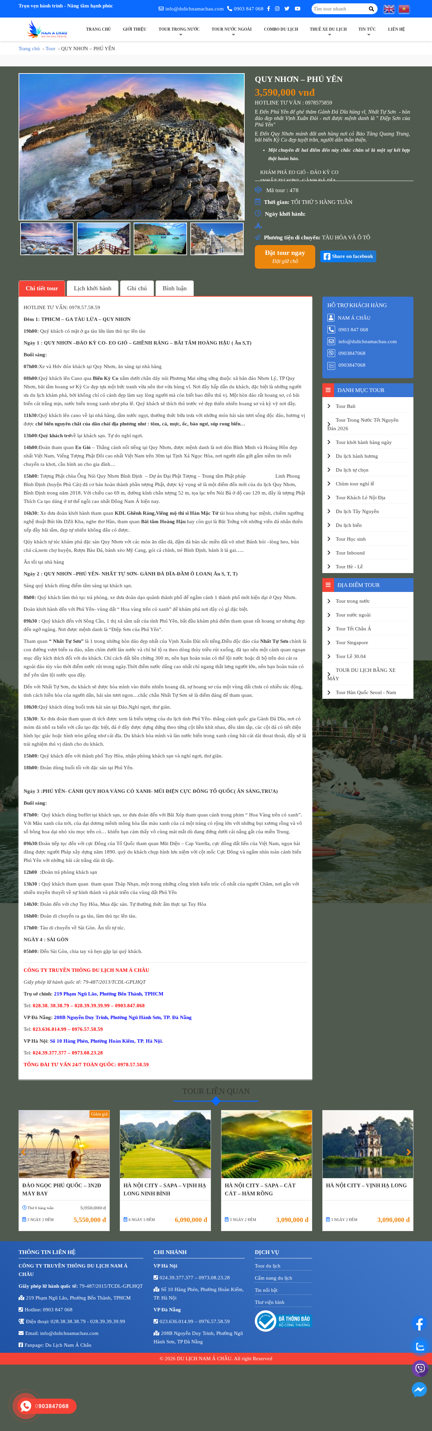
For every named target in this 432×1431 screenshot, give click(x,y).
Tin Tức (367, 29)
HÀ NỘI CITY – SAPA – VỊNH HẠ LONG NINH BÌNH (165, 1189)
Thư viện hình (270, 1302)
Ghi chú (137, 288)
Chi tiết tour (42, 288)
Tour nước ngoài (232, 29)
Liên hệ (396, 29)
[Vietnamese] (406, 9)
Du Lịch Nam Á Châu (68, 1345)
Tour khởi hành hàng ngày (364, 442)
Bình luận (175, 288)
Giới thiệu (134, 29)
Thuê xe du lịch (328, 29)
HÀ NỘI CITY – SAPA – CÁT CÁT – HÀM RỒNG (260, 1189)
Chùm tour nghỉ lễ (355, 483)
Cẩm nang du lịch (273, 1278)
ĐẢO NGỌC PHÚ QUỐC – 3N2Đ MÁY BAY (61, 1189)
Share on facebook (352, 256)
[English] (391, 9)
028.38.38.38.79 (69, 1321)
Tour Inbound (350, 553)
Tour (50, 48)
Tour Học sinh (351, 539)
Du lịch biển (349, 525)
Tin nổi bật (266, 1290)
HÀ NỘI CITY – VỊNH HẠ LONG (366, 1185)
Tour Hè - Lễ (349, 566)
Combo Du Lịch (281, 29)
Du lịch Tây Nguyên (357, 511)
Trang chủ (98, 29)
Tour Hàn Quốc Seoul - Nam (366, 692)
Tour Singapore (352, 642)
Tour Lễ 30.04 (351, 656)
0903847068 (352, 353)
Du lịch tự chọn (352, 470)
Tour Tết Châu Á (353, 628)
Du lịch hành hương (357, 456)
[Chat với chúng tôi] (419, 1323)
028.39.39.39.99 (107, 1321)
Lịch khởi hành (92, 288)
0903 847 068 (249, 8)
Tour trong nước (179, 29)
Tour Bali (345, 406)
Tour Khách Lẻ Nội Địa (360, 497)
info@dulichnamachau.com (194, 8)
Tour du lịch (267, 1266)
